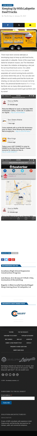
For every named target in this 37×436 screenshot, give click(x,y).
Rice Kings (31, 83)
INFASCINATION (6, 418)
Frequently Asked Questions (18, 346)
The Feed (11, 332)
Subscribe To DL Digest (10, 335)
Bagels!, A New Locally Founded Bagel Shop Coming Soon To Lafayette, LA (17, 286)
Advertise (29, 339)
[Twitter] (19, 25)
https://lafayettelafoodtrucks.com (12, 70)
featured (15, 253)
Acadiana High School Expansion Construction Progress (15, 272)
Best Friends (8, 339)
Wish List (19, 339)
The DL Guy (8, 16)
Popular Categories (27, 335)
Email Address (6, 395)
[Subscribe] (30, 25)
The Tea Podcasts (23, 332)
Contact (28, 342)
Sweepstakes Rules (18, 350)
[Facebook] (7, 25)
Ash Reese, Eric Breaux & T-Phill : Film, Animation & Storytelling (17, 279)
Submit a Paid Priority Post (14, 342)
